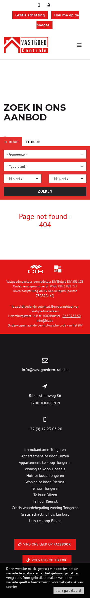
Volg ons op (48, 560)
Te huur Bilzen (45, 494)
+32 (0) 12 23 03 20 (45, 428)
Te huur (33, 142)
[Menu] (79, 45)
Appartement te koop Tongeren (45, 462)
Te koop (11, 142)
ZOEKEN (45, 191)
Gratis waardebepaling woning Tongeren (45, 507)
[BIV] (57, 269)
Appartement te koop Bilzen (45, 455)
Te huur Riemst (45, 501)
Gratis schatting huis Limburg (45, 514)
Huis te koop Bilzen (45, 520)
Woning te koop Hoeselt (45, 468)
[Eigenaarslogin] (49, 5)
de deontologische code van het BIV (57, 325)
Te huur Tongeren (45, 488)
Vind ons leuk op (46, 544)
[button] (45, 154)
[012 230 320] (39, 5)
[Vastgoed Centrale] (26, 45)
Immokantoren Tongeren (45, 449)
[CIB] (35, 269)
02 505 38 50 (71, 316)
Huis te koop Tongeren (45, 475)
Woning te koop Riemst (45, 481)
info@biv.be (45, 321)
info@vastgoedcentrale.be (45, 369)
